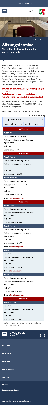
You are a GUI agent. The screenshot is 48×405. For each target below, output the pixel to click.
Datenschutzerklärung (10, 390)
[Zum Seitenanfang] (44, 335)
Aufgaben (6, 353)
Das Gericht (7, 345)
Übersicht (5, 384)
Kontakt (6, 361)
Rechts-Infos (8, 369)
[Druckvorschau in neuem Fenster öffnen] (40, 335)
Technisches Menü (23, 4)
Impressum (6, 396)
